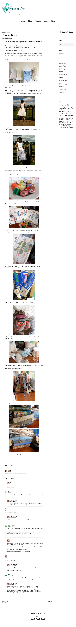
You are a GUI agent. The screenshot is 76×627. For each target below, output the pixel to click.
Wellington (71, 127)
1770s (72, 108)
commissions (64, 117)
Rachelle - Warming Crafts (13, 555)
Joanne (9, 509)
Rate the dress (61, 80)
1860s (63, 111)
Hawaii (61, 119)
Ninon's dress (69, 122)
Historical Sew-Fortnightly (66, 120)
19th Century (61, 65)
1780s (61, 110)
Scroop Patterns (62, 84)
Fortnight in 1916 (71, 118)
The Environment (62, 89)
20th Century (61, 66)
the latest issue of (15, 45)
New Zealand (62, 122)
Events (60, 71)
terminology (66, 126)
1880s (71, 111)
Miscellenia (12, 458)
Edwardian (61, 118)
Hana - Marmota (11, 525)
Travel (60, 90)
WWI (60, 128)
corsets (70, 117)
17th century (63, 105)
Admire (38, 21)
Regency (64, 124)
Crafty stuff (61, 69)
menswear (71, 121)
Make (30, 21)
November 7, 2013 (9, 32)
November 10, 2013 (13, 483)
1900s (65, 113)
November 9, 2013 (10, 575)
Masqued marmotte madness (48, 602)
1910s (69, 113)
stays (70, 124)
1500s (67, 108)
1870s (67, 111)
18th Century (61, 63)
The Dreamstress (7, 14)
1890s (61, 113)
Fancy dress (66, 118)
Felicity (60, 72)
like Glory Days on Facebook (16, 85)
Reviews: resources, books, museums (65, 82)
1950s (71, 115)
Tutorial (60, 92)
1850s (60, 111)
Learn (23, 21)
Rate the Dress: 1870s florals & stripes (8, 602)
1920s (61, 115)
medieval (68, 121)
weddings (66, 127)
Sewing (60, 86)
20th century (62, 108)
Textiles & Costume (62, 87)
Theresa (9, 470)
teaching (60, 125)
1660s (69, 108)
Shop (53, 21)
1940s (69, 115)
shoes (68, 124)
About (46, 21)
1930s (65, 115)
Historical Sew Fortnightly (63, 74)
